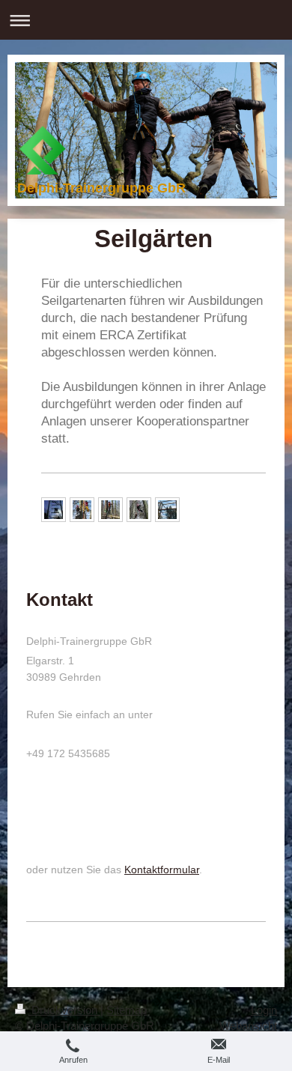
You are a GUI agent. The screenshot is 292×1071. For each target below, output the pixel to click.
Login (264, 1010)
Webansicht (248, 1025)
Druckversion (64, 1010)
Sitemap (126, 1010)
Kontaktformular (161, 870)
